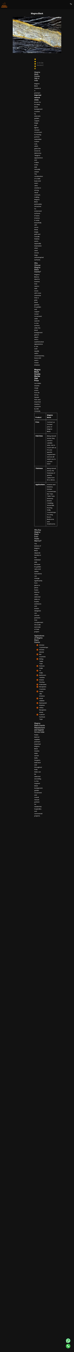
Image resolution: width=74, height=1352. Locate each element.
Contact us (51, 422)
